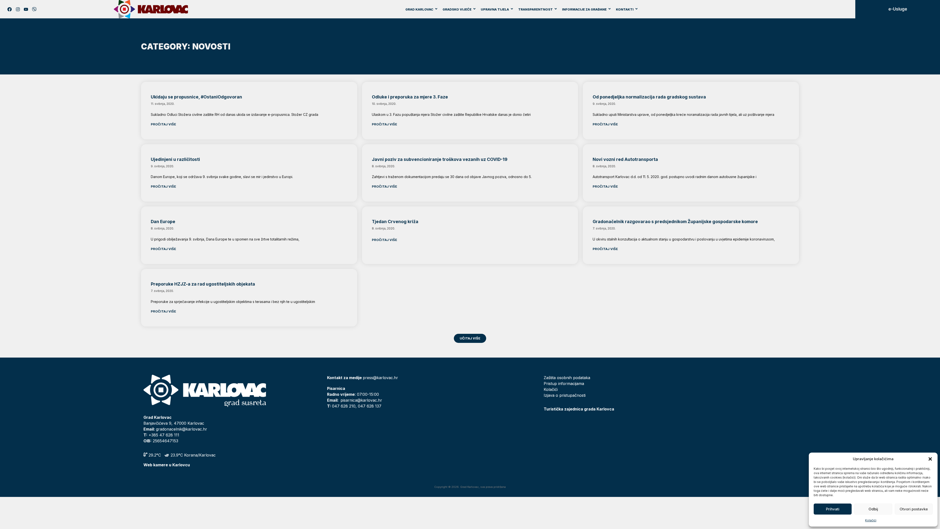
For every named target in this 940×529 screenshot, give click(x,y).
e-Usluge (897, 9)
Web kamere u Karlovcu (166, 464)
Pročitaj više (163, 124)
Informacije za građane (584, 9)
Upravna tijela (495, 9)
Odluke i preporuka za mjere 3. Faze (410, 96)
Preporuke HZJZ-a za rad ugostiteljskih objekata (203, 284)
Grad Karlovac (419, 9)
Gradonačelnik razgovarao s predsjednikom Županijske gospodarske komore (675, 221)
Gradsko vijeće (457, 9)
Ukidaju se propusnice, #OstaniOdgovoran (196, 96)
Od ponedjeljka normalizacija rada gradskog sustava (649, 96)
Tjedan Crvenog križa (395, 221)
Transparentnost (535, 9)
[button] (930, 459)
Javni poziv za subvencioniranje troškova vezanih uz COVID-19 (439, 159)
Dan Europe (163, 221)
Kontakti (625, 9)
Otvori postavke (914, 509)
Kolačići (870, 520)
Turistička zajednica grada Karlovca (579, 409)
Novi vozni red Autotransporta (625, 159)
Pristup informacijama (564, 383)
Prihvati (832, 509)
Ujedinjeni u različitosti (175, 159)
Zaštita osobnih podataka (567, 377)
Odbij (873, 509)
